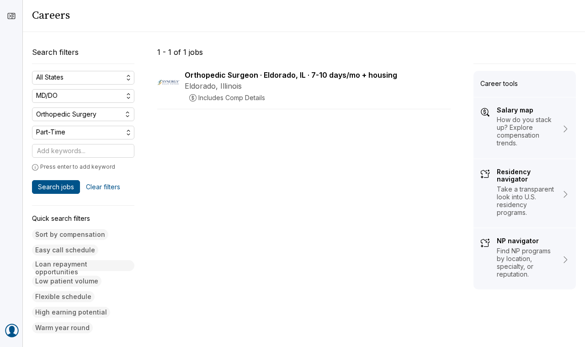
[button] (70, 235)
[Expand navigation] (11, 16)
